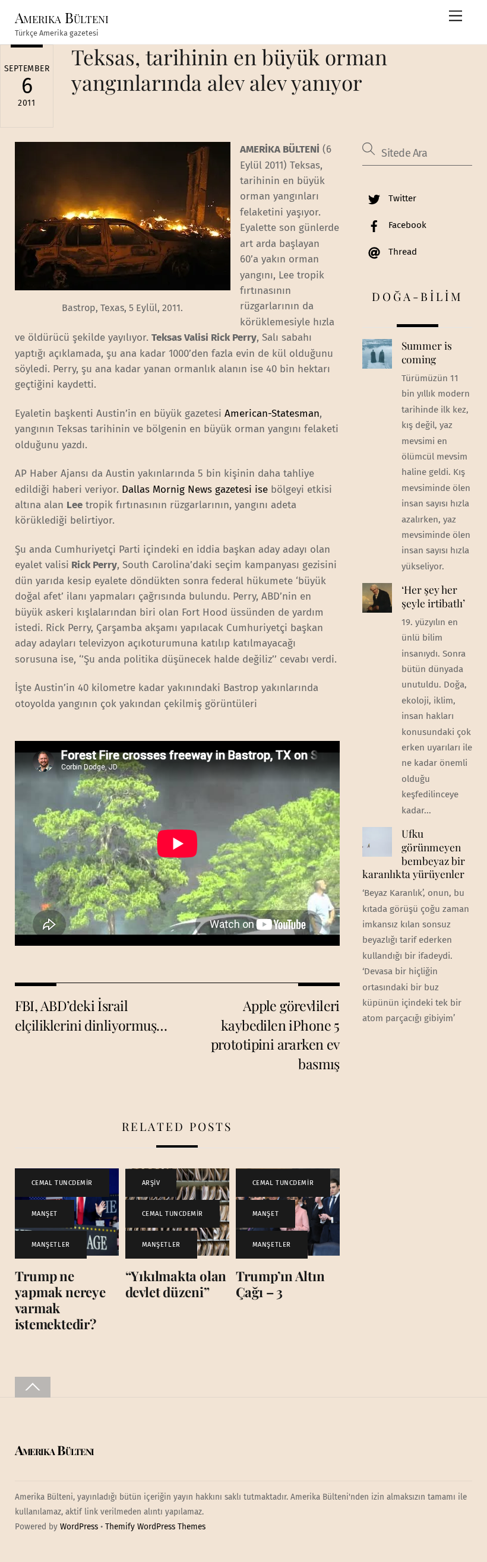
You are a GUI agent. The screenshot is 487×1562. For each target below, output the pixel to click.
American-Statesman (272, 413)
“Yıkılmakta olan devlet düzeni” (175, 1284)
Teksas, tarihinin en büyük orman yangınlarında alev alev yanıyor (229, 69)
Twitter (401, 198)
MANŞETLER (50, 1245)
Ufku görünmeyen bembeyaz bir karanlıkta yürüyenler (413, 853)
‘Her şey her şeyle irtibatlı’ (433, 596)
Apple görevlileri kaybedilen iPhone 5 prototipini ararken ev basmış (275, 1034)
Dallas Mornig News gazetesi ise (195, 489)
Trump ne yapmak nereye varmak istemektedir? (60, 1300)
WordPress (79, 1527)
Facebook (406, 225)
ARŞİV (151, 1183)
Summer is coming (426, 352)
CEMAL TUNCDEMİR (62, 1183)
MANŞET (44, 1214)
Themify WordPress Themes (155, 1527)
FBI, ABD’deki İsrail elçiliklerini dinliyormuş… (91, 1015)
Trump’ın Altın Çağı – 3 (280, 1284)
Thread (401, 251)
